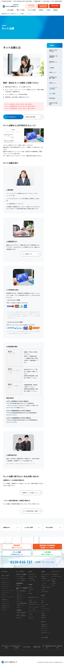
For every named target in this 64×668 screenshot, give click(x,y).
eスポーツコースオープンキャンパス (34, 612)
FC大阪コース (4, 609)
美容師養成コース (5, 599)
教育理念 (30, 587)
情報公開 (30, 593)
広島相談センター (19, 617)
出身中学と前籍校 (44, 591)
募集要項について (53, 62)
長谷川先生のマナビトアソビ (45, 633)
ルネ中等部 (54, 583)
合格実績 (43, 613)
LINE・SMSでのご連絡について (56, 577)
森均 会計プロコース (6, 607)
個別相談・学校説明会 (33, 602)
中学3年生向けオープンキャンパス (34, 605)
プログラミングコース (6, 592)
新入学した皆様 (31, 574)
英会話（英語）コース (6, 605)
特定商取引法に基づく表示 (53, 77)
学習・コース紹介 (21, 10)
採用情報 (53, 581)
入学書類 (51, 68)
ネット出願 (52, 93)
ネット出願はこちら (27, 254)
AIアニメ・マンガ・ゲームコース (8, 590)
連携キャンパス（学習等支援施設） (21, 588)
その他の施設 (18, 610)
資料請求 (30, 600)
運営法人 (53, 585)
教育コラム (43, 621)
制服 (42, 600)
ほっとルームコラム (44, 628)
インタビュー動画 (32, 580)
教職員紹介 (43, 617)
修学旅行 (43, 606)
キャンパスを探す (32, 10)
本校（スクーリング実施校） (21, 574)
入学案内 (48, 10)
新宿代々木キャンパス (21, 597)
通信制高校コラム (44, 624)
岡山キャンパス (19, 601)
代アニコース (4, 594)
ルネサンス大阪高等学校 (20, 580)
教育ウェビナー (31, 618)
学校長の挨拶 (31, 589)
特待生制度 (52, 98)
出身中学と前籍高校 (53, 103)
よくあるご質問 (29, 527)
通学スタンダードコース (6, 582)
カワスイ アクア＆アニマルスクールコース (8, 597)
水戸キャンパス (19, 592)
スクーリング (4, 580)
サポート (43, 598)
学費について (52, 72)
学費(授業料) (43, 578)
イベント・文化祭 (44, 604)
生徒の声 (41, 10)
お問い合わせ (54, 579)
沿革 (29, 591)
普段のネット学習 (5, 578)
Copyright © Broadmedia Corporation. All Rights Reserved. (49, 662)
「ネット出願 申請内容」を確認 (30, 511)
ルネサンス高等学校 (19, 576)
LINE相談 (30, 614)
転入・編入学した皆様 (33, 576)
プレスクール (31, 616)
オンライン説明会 (32, 609)
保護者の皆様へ (37, 1)
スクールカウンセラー (45, 608)
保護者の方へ (6, 527)
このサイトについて (55, 571)
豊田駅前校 (18, 585)
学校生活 (55, 10)
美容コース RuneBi (5, 586)
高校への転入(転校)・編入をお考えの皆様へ (23, 1)
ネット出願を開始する (10, 117)
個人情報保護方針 (55, 574)
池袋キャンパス (19, 594)
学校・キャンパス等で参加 (33, 607)
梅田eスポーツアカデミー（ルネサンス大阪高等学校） (21, 615)
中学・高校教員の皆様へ (57, 1)
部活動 (42, 602)
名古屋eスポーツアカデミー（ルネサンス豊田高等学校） (21, 612)
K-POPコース (4, 588)
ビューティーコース (5, 601)
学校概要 (30, 584)
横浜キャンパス (19, 599)
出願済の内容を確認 (30, 117)
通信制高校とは (44, 626)
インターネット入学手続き (53, 88)
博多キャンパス (19, 607)
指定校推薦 (43, 615)
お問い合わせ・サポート (33, 597)
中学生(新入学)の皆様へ (7, 1)
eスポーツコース (5, 584)
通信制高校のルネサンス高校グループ (9, 13)
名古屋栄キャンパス (20, 605)
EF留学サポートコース (6, 603)
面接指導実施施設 (19, 583)
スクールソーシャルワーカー (45, 611)
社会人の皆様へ (46, 1)
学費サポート (52, 83)
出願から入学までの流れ (53, 50)
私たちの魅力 (10, 10)
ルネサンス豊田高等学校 (20, 578)
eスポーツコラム (44, 630)
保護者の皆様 (31, 578)
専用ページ (9, 245)
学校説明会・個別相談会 (53, 56)
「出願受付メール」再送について (29, 492)
